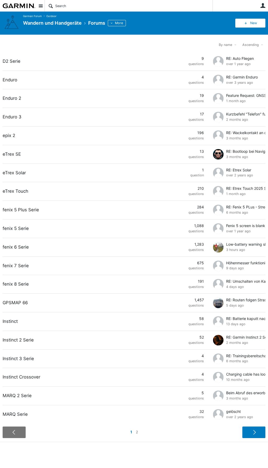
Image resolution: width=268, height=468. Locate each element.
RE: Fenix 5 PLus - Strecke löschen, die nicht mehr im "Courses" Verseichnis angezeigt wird (245, 207)
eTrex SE (12, 154)
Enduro (10, 79)
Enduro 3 (12, 116)
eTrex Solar (14, 172)
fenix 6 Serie (16, 247)
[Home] (19, 5)
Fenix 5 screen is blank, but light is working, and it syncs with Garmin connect (245, 225)
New (253, 23)
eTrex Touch (15, 191)
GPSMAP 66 (15, 302)
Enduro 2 (12, 98)
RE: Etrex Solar (238, 170)
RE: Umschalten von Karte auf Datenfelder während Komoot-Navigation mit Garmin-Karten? (245, 281)
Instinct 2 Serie (18, 340)
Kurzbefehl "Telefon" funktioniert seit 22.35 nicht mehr (245, 114)
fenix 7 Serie (16, 265)
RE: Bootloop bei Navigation (245, 151)
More (119, 23)
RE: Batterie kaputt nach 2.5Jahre (245, 318)
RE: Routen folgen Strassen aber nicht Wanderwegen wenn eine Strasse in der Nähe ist (245, 300)
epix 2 (9, 135)
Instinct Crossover (21, 377)
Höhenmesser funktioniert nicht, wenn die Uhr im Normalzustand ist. (245, 263)
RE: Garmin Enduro (242, 77)
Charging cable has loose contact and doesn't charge (245, 374)
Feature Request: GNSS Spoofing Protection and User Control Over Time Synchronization (245, 95)
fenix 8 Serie (16, 284)
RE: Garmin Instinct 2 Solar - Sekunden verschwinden (245, 337)
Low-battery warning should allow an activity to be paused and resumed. (245, 244)
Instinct (10, 321)
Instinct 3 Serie (18, 358)
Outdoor (51, 16)
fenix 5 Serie (16, 228)
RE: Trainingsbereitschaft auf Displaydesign (245, 356)
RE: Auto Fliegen (240, 58)
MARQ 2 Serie (17, 395)
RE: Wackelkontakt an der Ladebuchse (245, 132)
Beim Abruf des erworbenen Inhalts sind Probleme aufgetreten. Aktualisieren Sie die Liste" (245, 393)
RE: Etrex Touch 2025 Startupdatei (245, 188)
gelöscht (233, 411)
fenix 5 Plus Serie (21, 209)
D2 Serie (11, 61)
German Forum (32, 16)
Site (40, 6)
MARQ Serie (15, 414)
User (262, 5)
